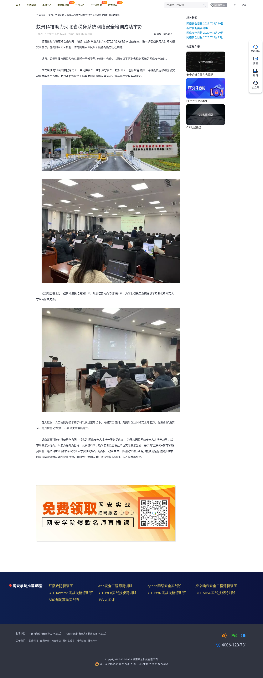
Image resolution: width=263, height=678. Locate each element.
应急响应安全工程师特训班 (216, 586)
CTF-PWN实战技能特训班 (166, 593)
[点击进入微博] (224, 636)
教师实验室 (63, 5)
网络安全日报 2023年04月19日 (205, 23)
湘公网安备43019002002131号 (118, 664)
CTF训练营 (96, 5)
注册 (234, 5)
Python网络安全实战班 (164, 586)
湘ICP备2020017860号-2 (154, 664)
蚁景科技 (33, 641)
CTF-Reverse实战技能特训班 (71, 593)
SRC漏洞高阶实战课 (64, 600)
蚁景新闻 (60, 15)
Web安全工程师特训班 (115, 586)
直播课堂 (112, 5)
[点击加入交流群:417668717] (244, 636)
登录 (244, 5)
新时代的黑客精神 (197, 28)
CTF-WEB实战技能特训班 (117, 593)
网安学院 (56, 641)
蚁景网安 (44, 641)
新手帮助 (81, 641)
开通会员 (220, 5)
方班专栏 (80, 5)
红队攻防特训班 (61, 586)
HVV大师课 (106, 600)
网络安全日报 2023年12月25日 (205, 37)
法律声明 (92, 641)
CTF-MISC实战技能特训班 (215, 593)
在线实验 (31, 5)
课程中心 (46, 5)
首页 (18, 5)
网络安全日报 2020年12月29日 (205, 32)
